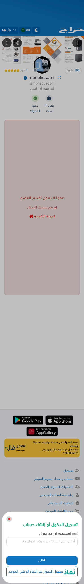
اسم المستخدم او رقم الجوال (58, 534)
